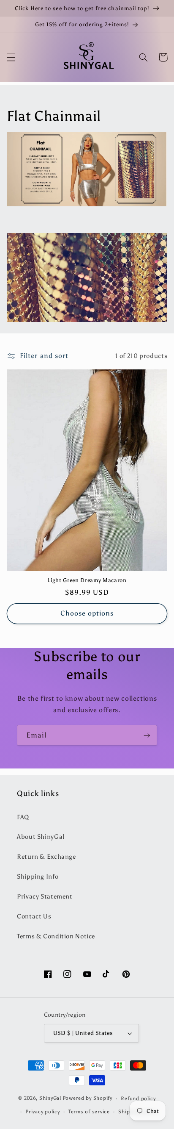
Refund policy (138, 1098)
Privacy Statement (45, 896)
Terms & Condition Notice (56, 936)
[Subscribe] (147, 735)
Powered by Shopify (87, 1098)
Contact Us (34, 916)
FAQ (23, 817)
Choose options (87, 613)
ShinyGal (50, 1098)
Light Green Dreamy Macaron (86, 580)
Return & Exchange (46, 856)
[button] (11, 57)
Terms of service (89, 1112)
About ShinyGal (41, 837)
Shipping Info (37, 876)
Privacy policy (42, 1112)
